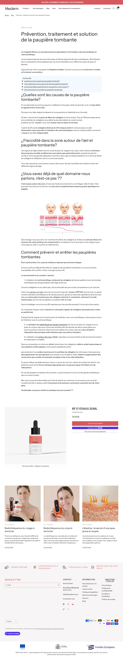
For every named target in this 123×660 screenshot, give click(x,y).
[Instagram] (69, 604)
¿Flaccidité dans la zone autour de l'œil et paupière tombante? (46, 84)
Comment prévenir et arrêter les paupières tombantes (43, 90)
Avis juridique (106, 585)
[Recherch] (113, 8)
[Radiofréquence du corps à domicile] (61, 503)
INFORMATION (88, 579)
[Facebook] (65, 604)
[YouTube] (74, 604)
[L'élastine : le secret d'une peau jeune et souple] (100, 503)
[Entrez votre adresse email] (58, 585)
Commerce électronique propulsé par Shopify (50, 629)
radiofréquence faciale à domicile (53, 325)
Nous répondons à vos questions (69, 8)
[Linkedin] (69, 609)
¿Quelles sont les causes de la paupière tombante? (42, 81)
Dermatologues (38, 8)
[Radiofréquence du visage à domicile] (23, 503)
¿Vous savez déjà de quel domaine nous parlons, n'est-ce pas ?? (46, 87)
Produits (26, 8)
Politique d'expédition (90, 592)
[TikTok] (65, 609)
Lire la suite (9, 547)
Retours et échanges (89, 595)
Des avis (85, 598)
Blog (47, 8)
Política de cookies (108, 599)
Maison (7, 15)
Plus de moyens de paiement (95, 432)
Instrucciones (87, 589)
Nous (54, 8)
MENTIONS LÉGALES (110, 580)
